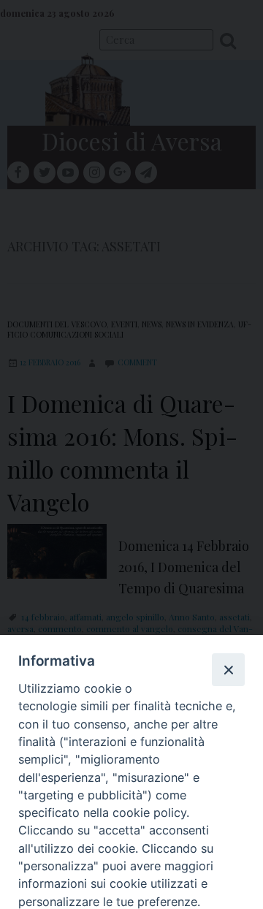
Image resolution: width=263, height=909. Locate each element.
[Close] (228, 669)
